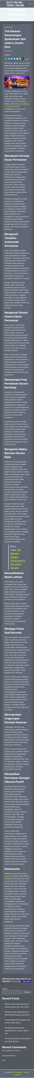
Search (5, 989)
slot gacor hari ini (8, 1056)
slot (3, 1060)
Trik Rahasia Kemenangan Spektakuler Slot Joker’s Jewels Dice (15, 39)
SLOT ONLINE (9, 27)
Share (27, 59)
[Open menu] (30, 3)
